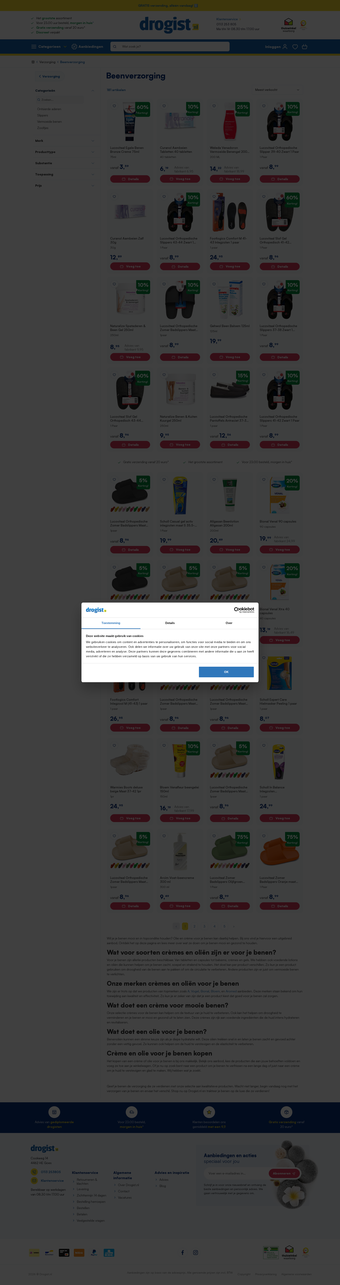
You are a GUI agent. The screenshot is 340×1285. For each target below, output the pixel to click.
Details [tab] (170, 623)
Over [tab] (229, 623)
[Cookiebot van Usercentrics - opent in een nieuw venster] (237, 610)
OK (226, 672)
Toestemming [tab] (111, 623)
